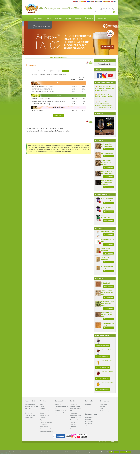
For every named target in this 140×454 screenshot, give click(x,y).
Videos (102, 408)
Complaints (73, 426)
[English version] (74, 1)
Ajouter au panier (108, 149)
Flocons (42, 406)
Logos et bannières (30, 415)
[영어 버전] (114, 1)
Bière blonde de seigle (107, 382)
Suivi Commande (59, 413)
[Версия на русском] (88, 1)
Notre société (38, 18)
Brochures (28, 408)
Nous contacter (89, 417)
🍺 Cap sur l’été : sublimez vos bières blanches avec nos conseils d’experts (104, 88)
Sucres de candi (44, 415)
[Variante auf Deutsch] (85, 1)
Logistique (57, 415)
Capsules (42, 417)
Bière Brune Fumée (107, 350)
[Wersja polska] (112, 1)
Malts (41, 404)
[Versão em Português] (93, 1)
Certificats (78, 18)
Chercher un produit (45, 429)
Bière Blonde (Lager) (107, 360)
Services (68, 18)
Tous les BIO (43, 424)
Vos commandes (74, 420)
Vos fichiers (73, 424)
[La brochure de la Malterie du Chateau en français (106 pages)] (104, 117)
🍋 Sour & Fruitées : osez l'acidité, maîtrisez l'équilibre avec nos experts (104, 96)
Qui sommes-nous (30, 404)
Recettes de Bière (75, 406)
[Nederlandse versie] (80, 1)
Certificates (88, 404)
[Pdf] (87, 62)
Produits (48, 18)
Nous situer (88, 419)
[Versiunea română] (104, 1)
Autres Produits (44, 426)
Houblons (42, 408)
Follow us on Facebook (91, 426)
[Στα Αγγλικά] (101, 1)
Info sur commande (60, 410)
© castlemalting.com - (106, 442)
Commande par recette (102, 345)
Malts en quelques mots (46, 431)
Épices (42, 413)
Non (116, 452)
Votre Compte (106, 9)
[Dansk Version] (98, 1)
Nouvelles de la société (31, 406)
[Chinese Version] (109, 1)
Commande (58, 18)
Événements (89, 18)
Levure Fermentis (45, 411)
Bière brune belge (106, 339)
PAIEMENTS (73, 404)
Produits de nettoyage (46, 422)
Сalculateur (73, 411)
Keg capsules (43, 420)
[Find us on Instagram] (71, 434)
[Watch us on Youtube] (82, 434)
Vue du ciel (28, 411)
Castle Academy (104, 411)
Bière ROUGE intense (107, 371)
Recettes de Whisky (75, 408)
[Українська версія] (106, 1)
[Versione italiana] (90, 1)
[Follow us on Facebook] (99, 73)
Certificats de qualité (75, 417)
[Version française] (77, 1)
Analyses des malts (75, 415)
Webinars (102, 406)
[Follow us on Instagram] (104, 73)
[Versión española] (82, 1)
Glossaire (72, 429)
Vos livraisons (74, 422)
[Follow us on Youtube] (110, 73)
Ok (111, 452)
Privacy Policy (29, 417)
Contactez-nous (101, 18)
